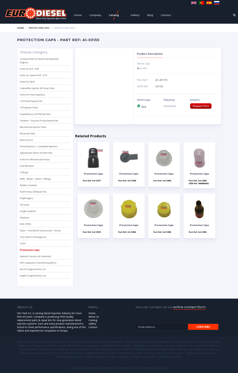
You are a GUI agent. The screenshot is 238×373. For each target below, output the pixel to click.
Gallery (135, 15)
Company (95, 15)
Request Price (201, 106)
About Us (94, 316)
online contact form (189, 307)
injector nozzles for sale (178, 345)
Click (143, 106)
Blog (150, 15)
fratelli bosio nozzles (130, 353)
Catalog (114, 15)
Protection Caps (39, 27)
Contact (166, 15)
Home (78, 15)
